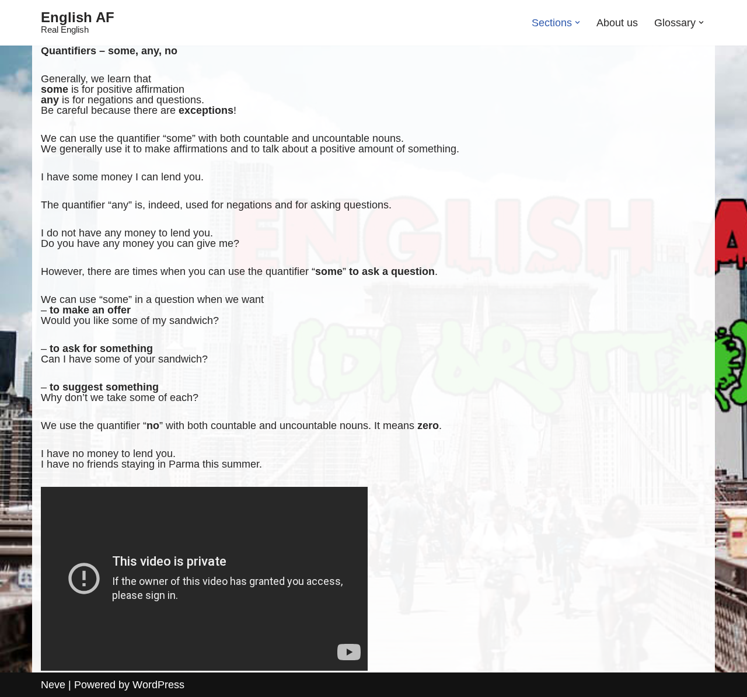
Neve (53, 685)
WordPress (158, 685)
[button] (577, 22)
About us (617, 23)
